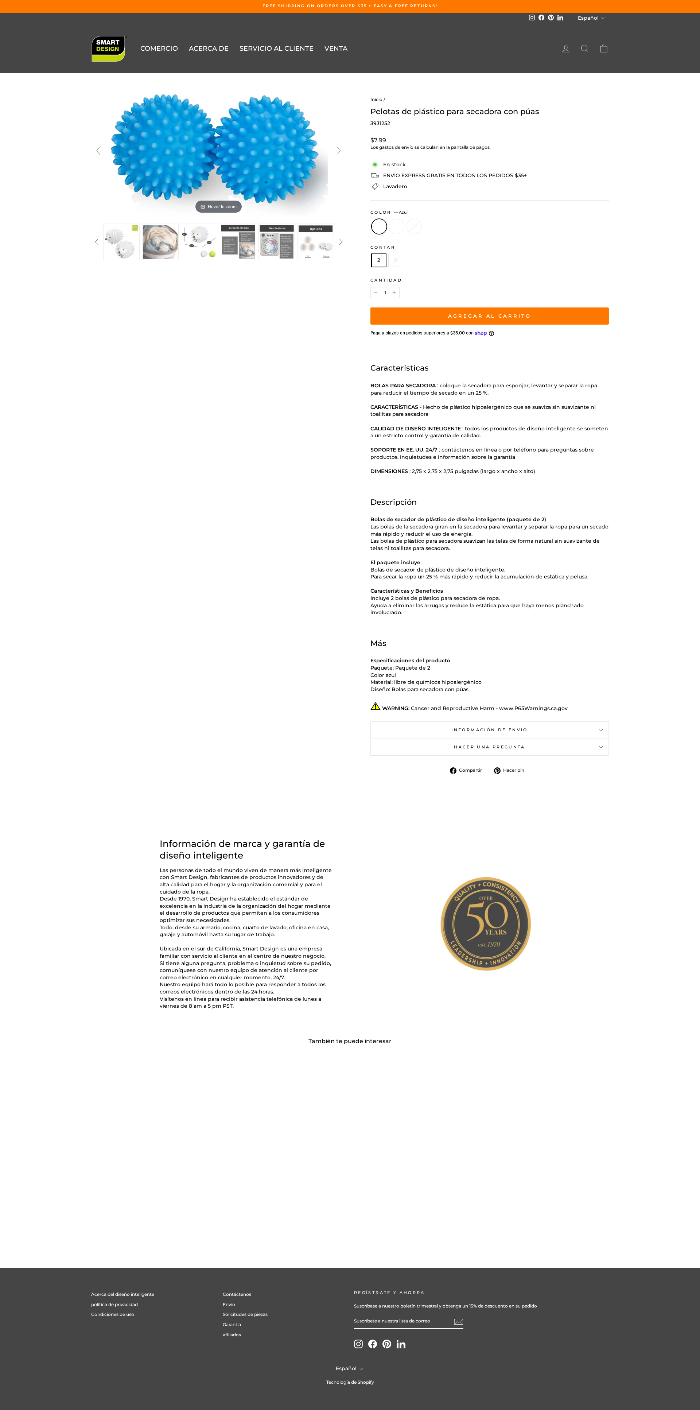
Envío (229, 1304)
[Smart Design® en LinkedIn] (401, 1344)
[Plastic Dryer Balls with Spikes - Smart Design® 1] (121, 242)
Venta (335, 48)
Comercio (159, 48)
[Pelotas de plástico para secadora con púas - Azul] (143, 1215)
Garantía (232, 1324)
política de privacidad (114, 1304)
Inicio (376, 99)
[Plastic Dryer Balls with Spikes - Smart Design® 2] (160, 242)
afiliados (232, 1334)
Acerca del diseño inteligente (122, 1294)
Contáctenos (237, 1294)
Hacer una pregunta (489, 746)
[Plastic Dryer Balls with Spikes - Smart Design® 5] (277, 242)
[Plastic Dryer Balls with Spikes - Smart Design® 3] (199, 242)
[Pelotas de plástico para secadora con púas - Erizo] (162, 1215)
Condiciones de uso (112, 1314)
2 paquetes (396, 226)
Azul (379, 226)
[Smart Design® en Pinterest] (386, 1344)
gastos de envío (396, 147)
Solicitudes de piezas (245, 1314)
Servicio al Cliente (277, 48)
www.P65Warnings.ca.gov (533, 708)
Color (389, 212)
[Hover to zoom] (218, 154)
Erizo (414, 226)
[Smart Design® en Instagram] (358, 1344)
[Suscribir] (458, 1321)
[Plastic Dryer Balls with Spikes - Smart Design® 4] (238, 242)
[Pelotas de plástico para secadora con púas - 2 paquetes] (152, 1215)
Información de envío (489, 729)
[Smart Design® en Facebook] (372, 1344)
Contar (382, 247)
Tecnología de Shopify (350, 1382)
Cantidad (386, 280)
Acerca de (209, 48)
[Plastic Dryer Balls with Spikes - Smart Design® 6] (316, 242)
